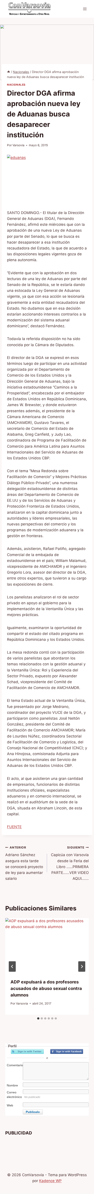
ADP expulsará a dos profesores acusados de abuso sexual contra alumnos (46, 988)
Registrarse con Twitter (27, 1051)
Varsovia (18, 145)
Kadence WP (50, 1181)
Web (10, 1105)
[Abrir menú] (85, 8)
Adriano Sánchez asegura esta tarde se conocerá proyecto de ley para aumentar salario (24, 863)
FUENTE (14, 827)
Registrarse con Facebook (66, 1051)
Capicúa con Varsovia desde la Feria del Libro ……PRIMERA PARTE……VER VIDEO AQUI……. (70, 863)
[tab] (38, 1018)
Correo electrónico (14, 1095)
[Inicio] (8, 72)
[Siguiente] (81, 966)
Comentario (14, 1065)
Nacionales (16, 84)
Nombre (12, 1085)
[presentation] (47, 945)
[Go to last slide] (12, 966)
